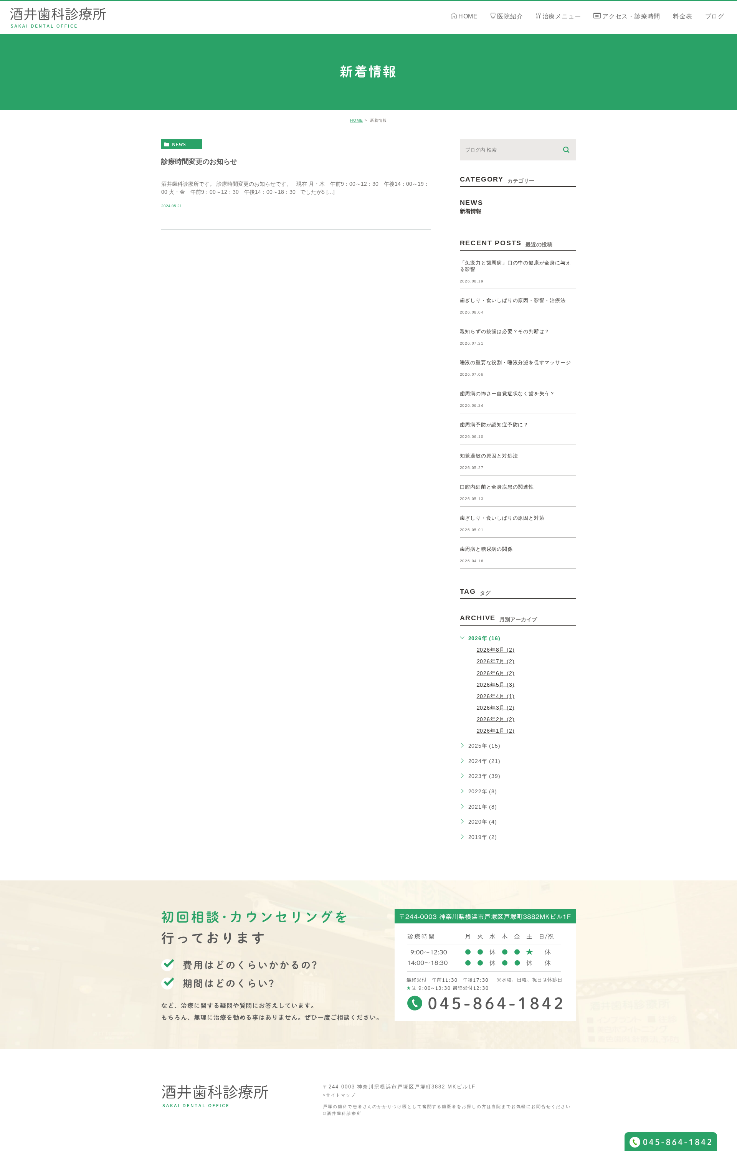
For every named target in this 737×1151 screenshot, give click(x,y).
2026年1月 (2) (496, 731)
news (179, 144)
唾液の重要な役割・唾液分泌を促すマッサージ (515, 362)
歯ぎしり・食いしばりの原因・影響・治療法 (513, 300)
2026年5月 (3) (496, 684)
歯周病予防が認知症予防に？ (494, 425)
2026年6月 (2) (496, 673)
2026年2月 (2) (496, 719)
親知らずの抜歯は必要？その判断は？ (505, 331)
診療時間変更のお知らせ (199, 161)
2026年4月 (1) (496, 696)
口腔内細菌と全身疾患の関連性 (497, 487)
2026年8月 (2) (496, 650)
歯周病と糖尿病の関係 (486, 549)
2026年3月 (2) (496, 707)
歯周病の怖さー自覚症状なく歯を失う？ (507, 393)
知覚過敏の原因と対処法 (489, 456)
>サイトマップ (339, 1095)
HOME (356, 120)
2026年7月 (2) (496, 661)
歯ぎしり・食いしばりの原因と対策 (502, 518)
